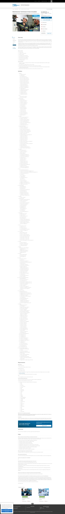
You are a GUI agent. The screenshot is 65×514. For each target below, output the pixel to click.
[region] (7, 508)
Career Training (28, 507)
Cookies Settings (7, 511)
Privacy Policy (33, 512)
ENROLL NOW (46, 17)
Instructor (20, 429)
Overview (14, 37)
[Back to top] (32, 506)
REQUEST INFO (49, 33)
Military (41, 507)
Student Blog (47, 507)
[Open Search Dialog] (51, 1)
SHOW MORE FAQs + (20, 483)
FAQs (13, 43)
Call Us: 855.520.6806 (49, 9)
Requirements (14, 40)
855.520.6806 (14, 48)
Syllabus (20, 71)
